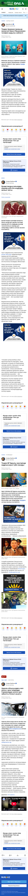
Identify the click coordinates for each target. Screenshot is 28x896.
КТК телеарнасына (15, 728)
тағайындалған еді (14, 572)
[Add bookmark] (25, 855)
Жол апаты (11, 680)
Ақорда (22, 64)
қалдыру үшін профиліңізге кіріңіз (12, 148)
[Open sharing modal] (18, 855)
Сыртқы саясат (18, 12)
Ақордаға (23, 500)
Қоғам (2, 178)
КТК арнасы (11, 794)
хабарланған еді (6, 742)
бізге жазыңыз (18, 119)
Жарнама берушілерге (14, 885)
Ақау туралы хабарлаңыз (14, 881)
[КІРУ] (25, 9)
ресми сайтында (6, 254)
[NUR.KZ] (14, 9)
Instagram (15, 170)
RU (23, 9)
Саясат (3, 12)
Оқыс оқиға (4, 680)
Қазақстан (11, 12)
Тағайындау (9, 454)
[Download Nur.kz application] (14, 3)
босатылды (21, 568)
